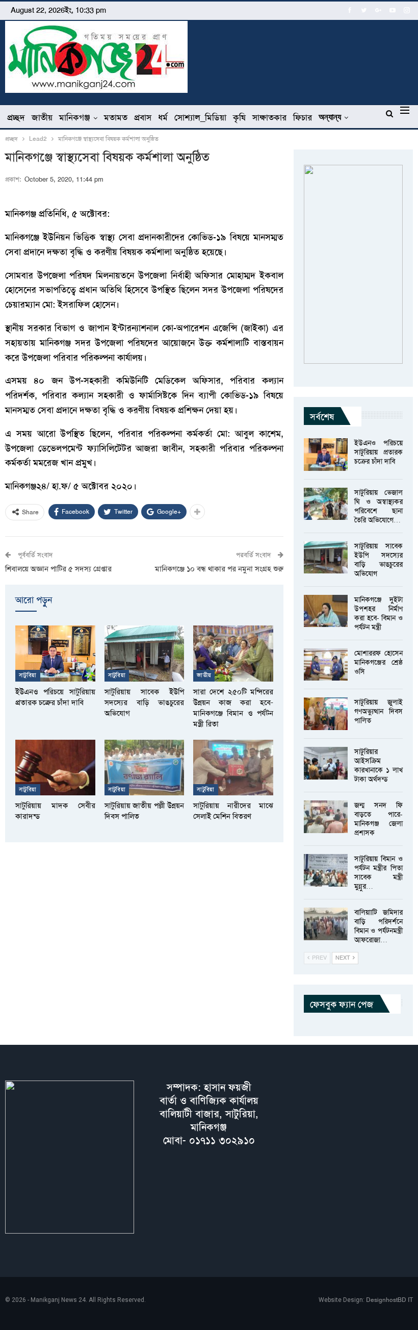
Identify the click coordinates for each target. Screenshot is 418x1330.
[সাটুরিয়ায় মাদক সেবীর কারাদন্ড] (55, 768)
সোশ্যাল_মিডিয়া (200, 117)
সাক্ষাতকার (269, 117)
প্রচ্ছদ (16, 117)
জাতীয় (42, 117)
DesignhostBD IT (389, 1300)
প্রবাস (142, 117)
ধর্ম (163, 117)
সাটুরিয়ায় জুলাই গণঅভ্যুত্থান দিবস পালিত (378, 711)
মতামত (115, 117)
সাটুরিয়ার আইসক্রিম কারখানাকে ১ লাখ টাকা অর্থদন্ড (378, 765)
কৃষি (239, 117)
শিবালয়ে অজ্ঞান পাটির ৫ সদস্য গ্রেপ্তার (58, 569)
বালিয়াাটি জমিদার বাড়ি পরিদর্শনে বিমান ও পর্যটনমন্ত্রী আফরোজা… (378, 926)
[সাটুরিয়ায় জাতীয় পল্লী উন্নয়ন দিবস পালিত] (144, 768)
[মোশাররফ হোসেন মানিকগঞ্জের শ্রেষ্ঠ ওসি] (326, 664)
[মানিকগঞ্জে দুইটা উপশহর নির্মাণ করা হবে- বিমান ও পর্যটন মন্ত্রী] (326, 611)
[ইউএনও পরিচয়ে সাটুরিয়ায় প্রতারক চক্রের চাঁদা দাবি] (55, 653)
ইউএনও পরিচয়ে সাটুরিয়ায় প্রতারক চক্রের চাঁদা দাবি (378, 452)
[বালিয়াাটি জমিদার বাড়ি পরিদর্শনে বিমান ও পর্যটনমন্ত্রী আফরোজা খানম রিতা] (326, 924)
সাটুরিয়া (28, 675)
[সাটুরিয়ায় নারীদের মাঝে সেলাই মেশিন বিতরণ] (233, 768)
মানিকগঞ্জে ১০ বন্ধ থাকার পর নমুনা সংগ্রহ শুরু (219, 569)
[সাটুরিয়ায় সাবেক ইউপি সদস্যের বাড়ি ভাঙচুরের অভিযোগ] (144, 653)
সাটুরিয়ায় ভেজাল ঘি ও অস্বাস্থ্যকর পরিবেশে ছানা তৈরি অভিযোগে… (378, 506)
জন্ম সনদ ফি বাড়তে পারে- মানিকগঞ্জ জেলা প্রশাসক (378, 818)
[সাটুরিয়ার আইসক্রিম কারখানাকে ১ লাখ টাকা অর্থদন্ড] (326, 763)
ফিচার (302, 117)
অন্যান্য (330, 117)
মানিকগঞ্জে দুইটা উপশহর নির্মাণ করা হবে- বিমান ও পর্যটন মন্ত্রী (378, 613)
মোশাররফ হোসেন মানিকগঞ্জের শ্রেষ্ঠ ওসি (378, 662)
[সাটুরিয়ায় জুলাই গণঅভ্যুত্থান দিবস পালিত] (326, 713)
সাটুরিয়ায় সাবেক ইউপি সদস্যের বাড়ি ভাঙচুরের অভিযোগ (378, 559)
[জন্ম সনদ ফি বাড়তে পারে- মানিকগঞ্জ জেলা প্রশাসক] (326, 816)
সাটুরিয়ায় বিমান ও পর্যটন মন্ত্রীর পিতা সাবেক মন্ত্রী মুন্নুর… (378, 872)
